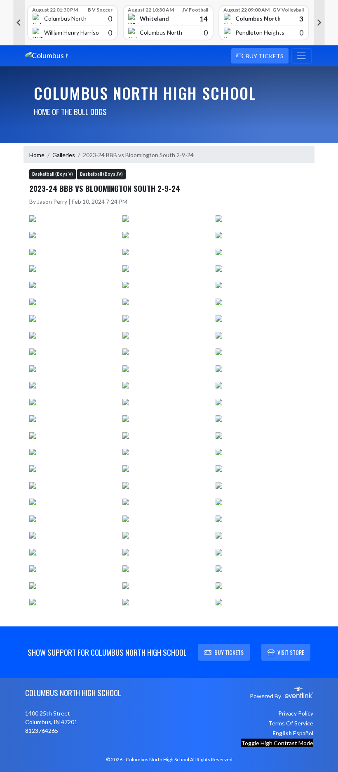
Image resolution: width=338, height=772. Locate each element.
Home (37, 154)
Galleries (63, 154)
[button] (260, 56)
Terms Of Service (290, 723)
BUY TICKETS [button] (229, 652)
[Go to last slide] (19, 22)
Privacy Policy (295, 713)
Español (303, 733)
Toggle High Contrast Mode (277, 742)
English (282, 733)
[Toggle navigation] (301, 56)
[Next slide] (319, 22)
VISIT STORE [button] (290, 652)
